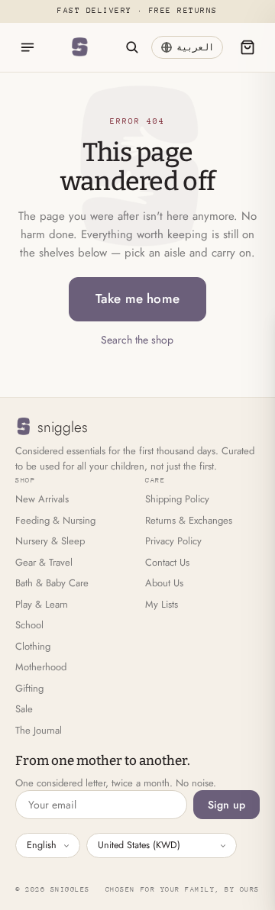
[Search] (131, 47)
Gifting (29, 688)
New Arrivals (42, 499)
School (29, 625)
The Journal (38, 730)
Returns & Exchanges (188, 520)
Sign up (226, 804)
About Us (164, 583)
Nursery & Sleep (50, 541)
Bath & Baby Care (52, 583)
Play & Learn (41, 604)
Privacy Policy (173, 541)
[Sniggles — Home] (79, 47)
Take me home (137, 298)
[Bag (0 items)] (247, 47)
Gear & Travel (44, 562)
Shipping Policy (177, 499)
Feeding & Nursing (55, 520)
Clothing (32, 646)
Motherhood (40, 667)
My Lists (161, 604)
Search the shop (137, 339)
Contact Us (167, 562)
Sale (24, 709)
